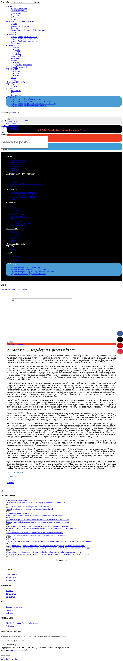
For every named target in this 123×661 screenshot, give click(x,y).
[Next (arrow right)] (4, 657)
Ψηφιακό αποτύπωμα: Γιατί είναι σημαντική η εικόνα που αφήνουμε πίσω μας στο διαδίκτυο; (41, 528)
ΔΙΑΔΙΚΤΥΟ (11, 6)
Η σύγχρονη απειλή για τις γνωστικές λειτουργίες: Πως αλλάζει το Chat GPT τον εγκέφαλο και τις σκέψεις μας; (48, 548)
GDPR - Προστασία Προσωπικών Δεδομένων (23, 623)
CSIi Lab (9, 613)
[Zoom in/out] (9, 655)
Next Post (10, 483)
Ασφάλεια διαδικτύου (19, 9)
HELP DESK (12, 129)
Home (3, 289)
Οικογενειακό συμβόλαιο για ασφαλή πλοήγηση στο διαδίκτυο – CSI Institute (35, 502)
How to (13, 78)
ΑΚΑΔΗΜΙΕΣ (11, 34)
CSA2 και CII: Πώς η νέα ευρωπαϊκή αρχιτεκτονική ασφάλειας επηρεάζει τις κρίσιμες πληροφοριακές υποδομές (49, 541)
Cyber (17, 63)
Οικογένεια (15, 47)
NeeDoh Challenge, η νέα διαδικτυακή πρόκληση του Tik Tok (29, 509)
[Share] (4, 655)
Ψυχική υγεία (11, 594)
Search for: (5, 2)
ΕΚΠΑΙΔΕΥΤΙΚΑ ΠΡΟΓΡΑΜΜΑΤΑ (20, 22)
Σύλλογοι (14, 28)
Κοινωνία (14, 19)
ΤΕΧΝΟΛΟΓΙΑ (12, 69)
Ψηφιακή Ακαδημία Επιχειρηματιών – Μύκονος (29, 106)
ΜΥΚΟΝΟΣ (11, 97)
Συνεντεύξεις (16, 95)
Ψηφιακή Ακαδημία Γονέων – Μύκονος (26, 99)
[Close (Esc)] (2, 655)
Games (18, 75)
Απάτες (13, 17)
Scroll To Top (6, 659)
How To (14, 32)
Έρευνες (14, 86)
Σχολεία (14, 24)
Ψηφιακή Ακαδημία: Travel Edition (24, 41)
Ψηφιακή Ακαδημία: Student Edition (24, 39)
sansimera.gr (11, 476)
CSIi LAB (10, 84)
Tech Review (16, 71)
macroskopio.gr (19, 472)
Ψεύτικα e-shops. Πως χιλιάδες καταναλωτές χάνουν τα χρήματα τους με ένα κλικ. (37, 522)
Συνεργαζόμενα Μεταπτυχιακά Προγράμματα (28, 30)
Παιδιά (18, 54)
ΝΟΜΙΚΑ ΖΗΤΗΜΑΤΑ (15, 82)
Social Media (16, 13)
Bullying (14, 60)
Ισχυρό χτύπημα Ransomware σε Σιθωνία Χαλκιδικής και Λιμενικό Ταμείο (34, 515)
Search (36, 2)
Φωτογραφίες (11, 577)
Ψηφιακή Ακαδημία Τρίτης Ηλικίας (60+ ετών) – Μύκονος (33, 104)
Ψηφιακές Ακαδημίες (14, 607)
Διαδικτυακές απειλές (19, 11)
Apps (17, 73)
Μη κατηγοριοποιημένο (17, 289)
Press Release (16, 91)
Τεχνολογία (10, 597)
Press (13, 93)
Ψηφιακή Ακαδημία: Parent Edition (24, 37)
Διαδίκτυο (9, 591)
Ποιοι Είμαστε (11, 574)
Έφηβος (18, 52)
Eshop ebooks (16, 43)
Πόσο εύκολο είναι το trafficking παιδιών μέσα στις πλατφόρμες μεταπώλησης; (36, 535)
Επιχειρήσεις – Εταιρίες (20, 26)
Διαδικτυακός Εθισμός (19, 58)
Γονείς (17, 50)
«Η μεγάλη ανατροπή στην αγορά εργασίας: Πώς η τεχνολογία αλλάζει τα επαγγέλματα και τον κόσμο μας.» (47, 554)
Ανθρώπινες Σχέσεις (18, 56)
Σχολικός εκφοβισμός (23, 65)
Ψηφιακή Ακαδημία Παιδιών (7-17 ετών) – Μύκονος (31, 101)
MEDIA (9, 88)
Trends (13, 80)
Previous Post (12, 480)
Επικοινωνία (10, 580)
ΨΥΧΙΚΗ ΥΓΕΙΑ (13, 45)
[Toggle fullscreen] (7, 655)
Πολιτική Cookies (12, 626)
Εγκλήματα (15, 15)
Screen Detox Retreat (19, 67)
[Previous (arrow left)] (2, 657)
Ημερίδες (9, 610)
